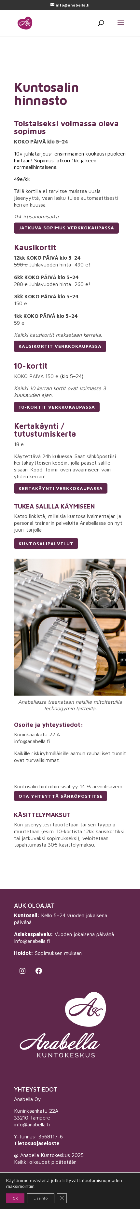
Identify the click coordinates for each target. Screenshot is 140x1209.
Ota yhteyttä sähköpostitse (61, 796)
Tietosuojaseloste (37, 1143)
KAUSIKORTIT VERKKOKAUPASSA (60, 346)
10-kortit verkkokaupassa (57, 407)
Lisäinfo (41, 1198)
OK (15, 1198)
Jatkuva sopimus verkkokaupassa (66, 227)
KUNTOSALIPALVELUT (46, 543)
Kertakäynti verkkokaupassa (61, 488)
